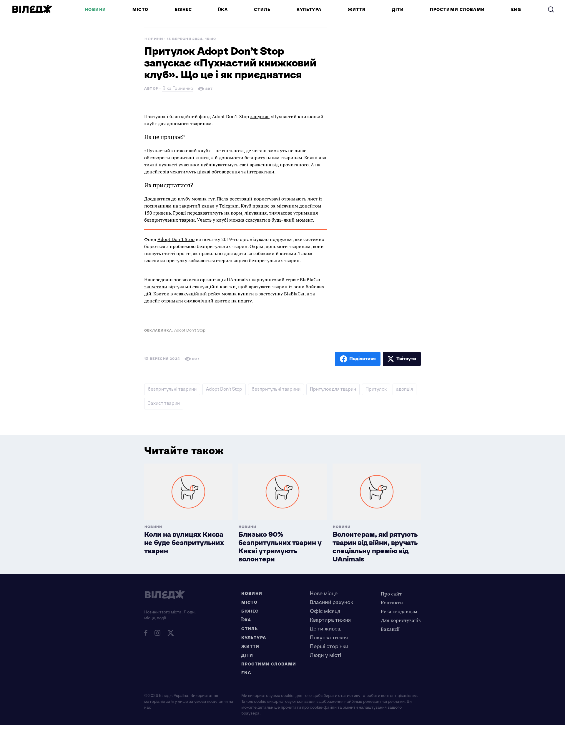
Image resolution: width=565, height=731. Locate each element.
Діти (398, 9)
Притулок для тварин (333, 389)
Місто (140, 9)
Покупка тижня (329, 638)
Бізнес (183, 9)
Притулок (376, 389)
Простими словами (457, 9)
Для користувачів (401, 620)
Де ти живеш (326, 629)
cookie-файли (323, 707)
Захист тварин (164, 403)
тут (211, 198)
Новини (95, 9)
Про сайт (391, 594)
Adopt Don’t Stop (176, 239)
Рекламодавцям (399, 611)
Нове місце (324, 594)
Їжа (223, 9)
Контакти (392, 602)
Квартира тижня (330, 620)
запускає (260, 116)
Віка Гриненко (177, 89)
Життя (357, 9)
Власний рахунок (331, 602)
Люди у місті (325, 655)
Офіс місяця (325, 611)
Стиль (262, 9)
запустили (155, 286)
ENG (516, 9)
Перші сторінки (329, 646)
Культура (309, 9)
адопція (404, 389)
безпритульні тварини (172, 389)
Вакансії (390, 629)
